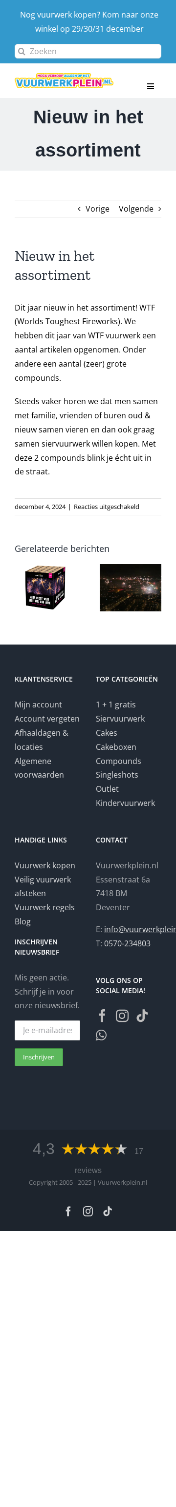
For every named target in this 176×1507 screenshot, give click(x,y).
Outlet (107, 788)
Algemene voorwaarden (39, 768)
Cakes (106, 732)
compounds (37, 377)
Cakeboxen (116, 747)
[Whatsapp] (101, 1035)
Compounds (118, 761)
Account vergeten (47, 718)
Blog (23, 921)
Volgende (136, 208)
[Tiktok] (142, 1015)
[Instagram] (122, 1015)
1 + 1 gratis (116, 704)
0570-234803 (127, 943)
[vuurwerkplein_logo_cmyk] (64, 77)
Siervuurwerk (120, 718)
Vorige (98, 208)
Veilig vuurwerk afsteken (43, 886)
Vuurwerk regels (45, 907)
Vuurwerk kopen (45, 865)
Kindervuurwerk (125, 803)
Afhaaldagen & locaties (41, 739)
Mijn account (38, 704)
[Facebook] (102, 1015)
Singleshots (117, 774)
